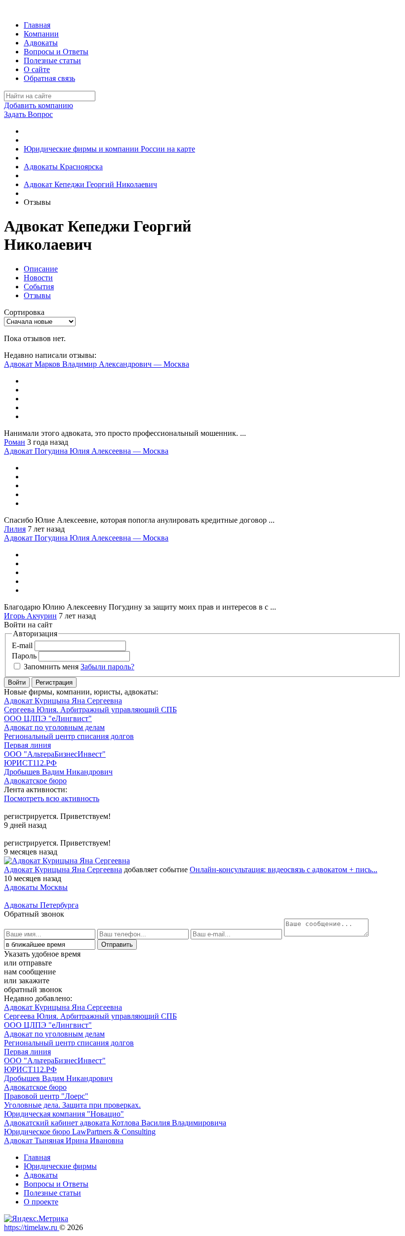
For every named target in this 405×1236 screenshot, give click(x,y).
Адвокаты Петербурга (41, 905)
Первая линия (27, 745)
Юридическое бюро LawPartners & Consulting (80, 1131)
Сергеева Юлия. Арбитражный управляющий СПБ (90, 709)
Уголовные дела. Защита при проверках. (72, 1105)
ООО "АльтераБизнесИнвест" (55, 754)
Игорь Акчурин (30, 616)
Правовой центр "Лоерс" (46, 1096)
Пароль (24, 656)
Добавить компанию (38, 105)
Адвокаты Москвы (36, 887)
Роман (14, 442)
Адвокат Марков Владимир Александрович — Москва (96, 364)
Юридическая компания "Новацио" (64, 1114)
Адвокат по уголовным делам (54, 727)
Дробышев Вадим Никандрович (58, 772)
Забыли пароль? (107, 666)
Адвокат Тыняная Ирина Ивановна (63, 1140)
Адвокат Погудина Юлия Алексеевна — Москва (86, 451)
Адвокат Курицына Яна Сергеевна (63, 700)
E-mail (22, 645)
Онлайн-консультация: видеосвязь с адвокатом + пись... (283, 869)
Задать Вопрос (28, 114)
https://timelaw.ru (31, 1227)
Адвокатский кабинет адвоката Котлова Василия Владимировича (115, 1123)
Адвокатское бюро (35, 780)
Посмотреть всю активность (51, 798)
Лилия (15, 529)
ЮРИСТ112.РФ (30, 763)
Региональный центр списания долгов (69, 736)
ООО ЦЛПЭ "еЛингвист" (48, 718)
